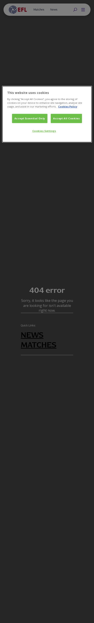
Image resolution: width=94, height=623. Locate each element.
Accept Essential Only (29, 118)
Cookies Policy (67, 106)
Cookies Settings (44, 130)
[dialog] (47, 114)
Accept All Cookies (66, 118)
